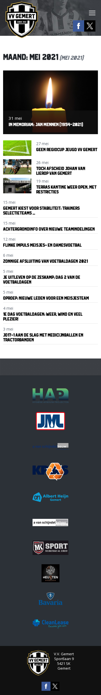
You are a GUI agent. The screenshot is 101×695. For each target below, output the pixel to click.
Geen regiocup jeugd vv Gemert (66, 149)
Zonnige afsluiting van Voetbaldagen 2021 (45, 261)
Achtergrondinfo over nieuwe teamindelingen (49, 229)
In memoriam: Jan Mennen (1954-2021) (46, 124)
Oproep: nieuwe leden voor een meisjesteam (46, 298)
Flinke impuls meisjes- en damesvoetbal (42, 245)
